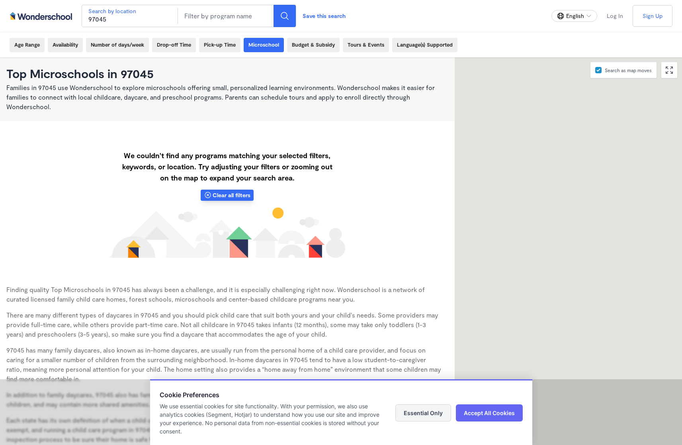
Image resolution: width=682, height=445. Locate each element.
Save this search (324, 15)
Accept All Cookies (489, 413)
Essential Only (423, 413)
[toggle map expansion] (669, 70)
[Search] (285, 16)
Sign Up (652, 15)
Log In (615, 15)
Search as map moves (628, 70)
